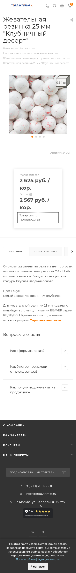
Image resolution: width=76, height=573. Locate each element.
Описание (15, 251)
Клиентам (11, 445)
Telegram (43, 532)
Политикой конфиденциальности (37, 559)
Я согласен (38, 566)
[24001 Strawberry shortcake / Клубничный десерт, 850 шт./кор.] (38, 104)
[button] (32, 136)
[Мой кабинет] (62, 6)
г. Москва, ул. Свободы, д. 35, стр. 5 (41, 504)
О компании (14, 425)
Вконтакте (33, 532)
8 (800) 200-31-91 (39, 486)
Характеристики (45, 251)
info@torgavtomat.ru (41, 494)
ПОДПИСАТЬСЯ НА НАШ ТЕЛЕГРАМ (32, 472)
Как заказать (14, 435)
